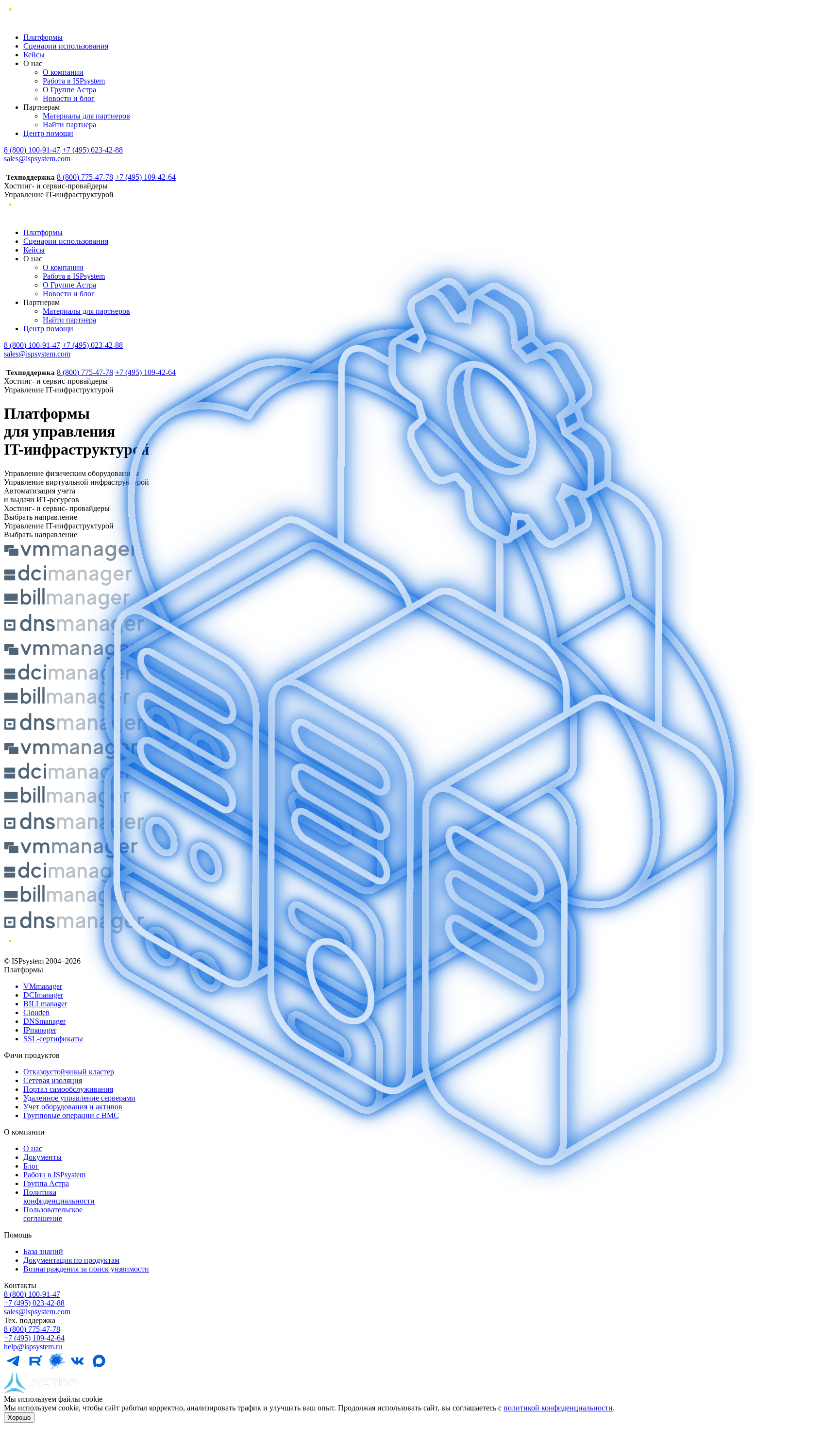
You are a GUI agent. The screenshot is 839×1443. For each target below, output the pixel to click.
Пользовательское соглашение (53, 1213)
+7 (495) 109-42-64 (145, 177)
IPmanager (39, 1030)
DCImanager (43, 995)
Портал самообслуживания (68, 1089)
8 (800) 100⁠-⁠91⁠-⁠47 (32, 1294)
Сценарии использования (65, 46)
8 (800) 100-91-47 (32, 150)
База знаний (43, 1251)
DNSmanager (44, 1021)
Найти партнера (69, 124)
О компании (63, 72)
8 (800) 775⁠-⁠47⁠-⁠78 (32, 1329)
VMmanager (42, 986)
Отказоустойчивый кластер (68, 1072)
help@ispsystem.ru (33, 1346)
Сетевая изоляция (52, 1080)
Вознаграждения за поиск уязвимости (86, 1269)
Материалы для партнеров (86, 116)
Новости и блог (69, 98)
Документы (42, 1157)
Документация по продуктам (71, 1260)
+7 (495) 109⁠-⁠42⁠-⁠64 (34, 1338)
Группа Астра (46, 1183)
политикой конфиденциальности (558, 1408)
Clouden (36, 1012)
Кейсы (34, 55)
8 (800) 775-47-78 (85, 177)
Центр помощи (48, 133)
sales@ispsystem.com (37, 158)
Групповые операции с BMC (71, 1115)
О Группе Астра (69, 89)
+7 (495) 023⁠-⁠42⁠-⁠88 (34, 1303)
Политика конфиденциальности (59, 1196)
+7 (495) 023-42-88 (92, 150)
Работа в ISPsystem (74, 81)
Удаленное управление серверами (79, 1098)
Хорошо (19, 1417)
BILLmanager (45, 1004)
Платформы (43, 37)
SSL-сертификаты (53, 1039)
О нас (32, 1148)
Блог (31, 1166)
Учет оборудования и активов (72, 1107)
